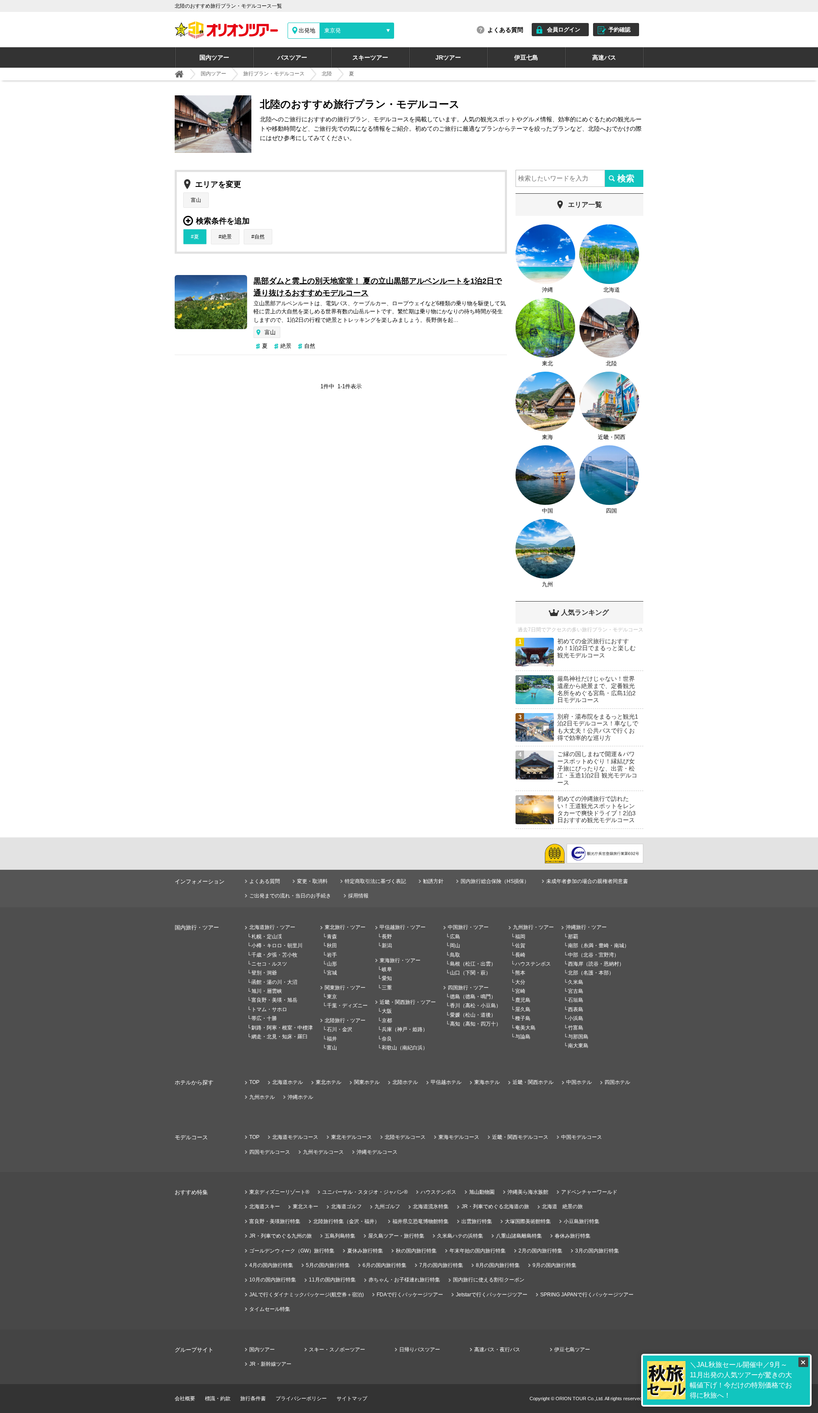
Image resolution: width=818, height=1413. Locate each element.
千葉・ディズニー (347, 1006)
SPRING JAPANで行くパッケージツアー (587, 1295)
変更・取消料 (312, 881)
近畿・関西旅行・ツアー (408, 1002)
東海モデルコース (458, 1137)
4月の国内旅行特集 (271, 1265)
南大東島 (578, 1046)
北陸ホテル (405, 1082)
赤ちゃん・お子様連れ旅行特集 (404, 1280)
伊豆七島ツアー (572, 1350)
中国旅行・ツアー (468, 927)
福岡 (520, 937)
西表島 (575, 1009)
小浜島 (575, 1018)
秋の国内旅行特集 (416, 1251)
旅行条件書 (253, 1399)
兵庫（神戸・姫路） (405, 1029)
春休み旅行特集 (572, 1236)
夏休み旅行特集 (365, 1251)
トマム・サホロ (269, 1009)
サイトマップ (352, 1399)
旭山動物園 (482, 1192)
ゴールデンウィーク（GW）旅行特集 (291, 1251)
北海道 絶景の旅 (562, 1207)
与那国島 (578, 1037)
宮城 (332, 973)
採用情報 (358, 896)
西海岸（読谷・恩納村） (596, 964)
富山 (196, 200)
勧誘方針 (433, 881)
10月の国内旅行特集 (272, 1280)
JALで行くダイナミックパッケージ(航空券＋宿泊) (306, 1295)
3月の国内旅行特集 (597, 1251)
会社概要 (185, 1399)
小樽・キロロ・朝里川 (276, 946)
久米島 (575, 982)
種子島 (522, 1018)
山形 (332, 964)
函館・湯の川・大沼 (274, 982)
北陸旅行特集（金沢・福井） (346, 1221)
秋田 (332, 946)
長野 (387, 937)
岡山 (455, 946)
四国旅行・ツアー (468, 988)
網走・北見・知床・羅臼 (279, 1037)
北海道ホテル (287, 1082)
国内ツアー (214, 57)
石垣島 (575, 1000)
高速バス (604, 57)
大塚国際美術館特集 (528, 1221)
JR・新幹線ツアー (270, 1364)
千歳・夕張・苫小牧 (274, 955)
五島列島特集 (340, 1236)
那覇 (573, 937)
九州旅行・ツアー (533, 927)
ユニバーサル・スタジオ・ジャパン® (365, 1192)
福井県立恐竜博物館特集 (420, 1221)
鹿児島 (522, 1000)
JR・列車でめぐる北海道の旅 (495, 1207)
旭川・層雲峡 (266, 991)
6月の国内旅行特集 (384, 1265)
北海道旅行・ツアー (272, 927)
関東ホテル (367, 1082)
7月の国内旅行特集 (441, 1265)
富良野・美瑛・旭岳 (274, 1000)
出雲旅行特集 (476, 1221)
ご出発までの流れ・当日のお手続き (290, 896)
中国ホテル (579, 1082)
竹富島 (575, 1028)
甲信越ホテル (446, 1082)
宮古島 (575, 991)
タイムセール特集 (269, 1309)
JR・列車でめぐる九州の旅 (280, 1236)
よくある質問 (505, 29)
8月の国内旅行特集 (498, 1265)
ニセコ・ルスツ (269, 964)
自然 (259, 237)
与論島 (522, 1037)
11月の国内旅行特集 (332, 1280)
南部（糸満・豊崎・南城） (598, 946)
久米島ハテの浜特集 (460, 1236)
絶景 (227, 237)
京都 (387, 1020)
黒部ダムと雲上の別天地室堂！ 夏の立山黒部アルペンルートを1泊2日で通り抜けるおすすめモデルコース (377, 287)
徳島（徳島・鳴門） (473, 997)
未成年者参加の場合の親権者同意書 (587, 881)
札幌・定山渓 (266, 937)
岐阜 (387, 969)
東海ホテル (487, 1082)
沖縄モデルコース (377, 1152)
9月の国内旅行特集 (554, 1265)
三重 (387, 988)
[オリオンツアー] (179, 74)
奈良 (387, 1039)
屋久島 (522, 1009)
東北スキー (305, 1207)
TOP (254, 1082)
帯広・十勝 (264, 1018)
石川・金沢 (339, 1029)
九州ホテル (262, 1097)
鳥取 (455, 955)
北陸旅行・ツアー (345, 1020)
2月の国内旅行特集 (540, 1251)
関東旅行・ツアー (345, 988)
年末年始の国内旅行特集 (477, 1251)
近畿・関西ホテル (533, 1082)
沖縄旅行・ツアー (586, 927)
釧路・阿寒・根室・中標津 (282, 1028)
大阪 (387, 1011)
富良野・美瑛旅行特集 (274, 1221)
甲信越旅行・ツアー (403, 927)
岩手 (332, 955)
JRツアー (448, 57)
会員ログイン (563, 29)
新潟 (387, 946)
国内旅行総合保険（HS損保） (495, 881)
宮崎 (520, 991)
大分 (520, 982)
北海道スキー (264, 1207)
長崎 (520, 955)
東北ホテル (328, 1082)
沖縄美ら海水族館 (527, 1192)
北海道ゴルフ (346, 1207)
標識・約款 (217, 1399)
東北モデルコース (351, 1137)
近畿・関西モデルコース (520, 1137)
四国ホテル (617, 1082)
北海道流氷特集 (431, 1207)
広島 (455, 937)
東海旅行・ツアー (400, 960)
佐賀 (520, 946)
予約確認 (619, 29)
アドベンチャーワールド (589, 1192)
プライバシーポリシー (301, 1399)
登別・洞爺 (264, 973)
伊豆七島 (526, 57)
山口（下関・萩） (470, 973)
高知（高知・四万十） (475, 1024)
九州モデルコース (323, 1152)
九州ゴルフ (387, 1207)
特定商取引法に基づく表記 (375, 881)
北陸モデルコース (405, 1137)
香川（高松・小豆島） (475, 1006)
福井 (332, 1039)
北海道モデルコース (295, 1137)
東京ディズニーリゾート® (279, 1192)
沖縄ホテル (300, 1097)
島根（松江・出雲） (473, 964)
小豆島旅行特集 (581, 1221)
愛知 (387, 978)
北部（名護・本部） (591, 973)
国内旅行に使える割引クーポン (488, 1280)
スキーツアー (370, 57)
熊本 (520, 973)
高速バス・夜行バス (497, 1350)
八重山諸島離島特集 (519, 1236)
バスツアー (292, 57)
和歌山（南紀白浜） (405, 1048)
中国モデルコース (581, 1137)
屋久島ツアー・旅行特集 (396, 1236)
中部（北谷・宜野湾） (593, 955)
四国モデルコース (269, 1152)
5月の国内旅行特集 (328, 1265)
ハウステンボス (533, 964)
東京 (332, 997)
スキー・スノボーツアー (337, 1350)
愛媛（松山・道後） (473, 1015)
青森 (332, 937)
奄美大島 (525, 1028)
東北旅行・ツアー (345, 927)
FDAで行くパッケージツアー (410, 1295)
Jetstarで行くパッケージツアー (491, 1295)
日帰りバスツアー (419, 1350)
